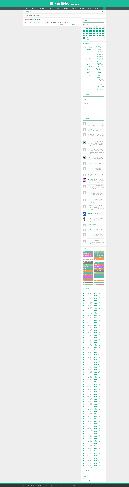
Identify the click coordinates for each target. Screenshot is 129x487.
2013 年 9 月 (97, 384)
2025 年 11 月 (97, 295)
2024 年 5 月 (86, 303)
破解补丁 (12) (97, 270)
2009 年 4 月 (86, 430)
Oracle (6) (86, 282)
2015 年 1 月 (86, 372)
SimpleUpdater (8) (87, 274)
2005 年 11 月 (86, 462)
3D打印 (85, 77)
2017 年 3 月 (86, 351)
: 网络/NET (86, 71)
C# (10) (85, 272)
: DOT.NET (98, 69)
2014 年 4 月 (86, 379)
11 (93, 31)
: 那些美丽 (27, 19)
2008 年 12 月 (86, 433)
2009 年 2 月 (86, 431)
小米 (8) (85, 277)
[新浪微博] (83, 16)
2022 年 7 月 (86, 317)
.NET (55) (96, 251)
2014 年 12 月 (97, 372)
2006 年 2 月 (97, 458)
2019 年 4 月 (97, 334)
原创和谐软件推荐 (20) (87, 262)
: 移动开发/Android (100, 86)
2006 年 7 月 (97, 455)
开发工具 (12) (97, 268)
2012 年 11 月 (97, 393)
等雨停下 (85, 98)
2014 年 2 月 (86, 381)
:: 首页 (26, 8)
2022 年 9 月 (86, 315)
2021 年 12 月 (86, 320)
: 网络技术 (98, 89)
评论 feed (85, 478)
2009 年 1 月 (97, 431)
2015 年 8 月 (97, 366)
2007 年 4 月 (86, 448)
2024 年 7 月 (97, 302)
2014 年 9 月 (86, 376)
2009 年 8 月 (86, 426)
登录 (103, 11)
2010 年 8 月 (86, 416)
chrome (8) (97, 274)
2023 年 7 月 (97, 308)
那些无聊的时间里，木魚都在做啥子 (91, 106)
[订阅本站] (103, 16)
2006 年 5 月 (97, 457)
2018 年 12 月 (86, 337)
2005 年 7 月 (97, 463)
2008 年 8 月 (86, 436)
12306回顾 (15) (98, 264)
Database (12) (86, 270)
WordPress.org (86, 480)
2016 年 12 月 (97, 352)
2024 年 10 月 (86, 302)
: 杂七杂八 (98, 51)
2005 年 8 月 (86, 463)
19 (96, 33)
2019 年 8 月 (97, 330)
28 (103, 35)
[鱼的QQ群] (91, 16)
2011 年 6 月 (86, 408)
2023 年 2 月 (86, 312)
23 (87, 35)
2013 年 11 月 (97, 383)
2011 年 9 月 (97, 404)
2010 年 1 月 (97, 421)
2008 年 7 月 (97, 436)
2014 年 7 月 (97, 376)
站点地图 (74, 485)
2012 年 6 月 (86, 398)
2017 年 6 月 (86, 349)
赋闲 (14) (96, 266)
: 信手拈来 (98, 59)
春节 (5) (96, 284)
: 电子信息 (86, 63)
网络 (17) (85, 264)
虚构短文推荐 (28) (98, 256)
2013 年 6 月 (86, 388)
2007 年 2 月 (86, 450)
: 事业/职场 (98, 49)
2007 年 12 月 (86, 443)
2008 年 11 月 (97, 433)
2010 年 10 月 (86, 415)
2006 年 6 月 (86, 457)
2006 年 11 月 (97, 452)
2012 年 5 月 (97, 398)
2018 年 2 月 (86, 344)
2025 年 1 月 (97, 298)
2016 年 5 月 (86, 359)
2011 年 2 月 (86, 411)
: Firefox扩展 (88, 75)
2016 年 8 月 (97, 356)
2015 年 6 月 (97, 367)
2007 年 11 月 (97, 443)
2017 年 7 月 (97, 347)
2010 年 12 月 (86, 413)
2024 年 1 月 (97, 305)
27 (99, 35)
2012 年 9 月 (97, 394)
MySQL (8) (96, 277)
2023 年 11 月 (86, 307)
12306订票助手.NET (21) (98, 258)
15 (84, 33)
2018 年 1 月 (97, 344)
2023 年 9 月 (86, 308)
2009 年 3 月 (97, 430)
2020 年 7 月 (86, 325)
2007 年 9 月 (97, 445)
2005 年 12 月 (97, 460)
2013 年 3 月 (97, 389)
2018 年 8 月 (97, 339)
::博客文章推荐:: (29, 11)
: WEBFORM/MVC (100, 72)
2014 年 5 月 (97, 377)
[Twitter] (95, 16)
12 (96, 31)
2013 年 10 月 (86, 384)
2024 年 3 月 (86, 305)
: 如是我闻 (65, 8)
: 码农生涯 (49, 8)
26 (96, 35)
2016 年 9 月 (86, 356)
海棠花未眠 (85, 102)
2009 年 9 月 (97, 425)
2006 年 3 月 (86, 458)
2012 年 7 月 (97, 396)
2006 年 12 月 (86, 452)
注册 (84, 473)
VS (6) (95, 282)
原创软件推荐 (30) (87, 256)
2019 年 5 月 (86, 334)
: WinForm (99, 75)
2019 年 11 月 (97, 329)
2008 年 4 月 (86, 440)
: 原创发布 (41, 8)
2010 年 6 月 (86, 418)
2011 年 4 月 (86, 409)
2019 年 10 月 (86, 330)
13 (99, 31)
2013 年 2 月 (86, 391)
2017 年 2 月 (97, 351)
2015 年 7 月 (86, 367)
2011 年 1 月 (97, 411)
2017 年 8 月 (86, 347)
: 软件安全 (98, 91)
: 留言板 (89, 8)
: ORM (98, 71)
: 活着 (97, 53)
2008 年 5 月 (97, 438)
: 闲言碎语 (81, 8)
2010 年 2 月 (86, 421)
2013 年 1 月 (97, 391)
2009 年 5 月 (97, 428)
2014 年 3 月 (97, 379)
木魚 (53, 24)
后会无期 (85, 114)
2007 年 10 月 (86, 445)
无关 (84, 110)
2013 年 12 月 (86, 383)
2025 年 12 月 (86, 295)
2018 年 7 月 (86, 340)
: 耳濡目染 (98, 64)
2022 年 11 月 (97, 313)
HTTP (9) (96, 272)
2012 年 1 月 (97, 401)
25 (93, 35)
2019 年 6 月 (97, 332)
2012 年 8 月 (86, 396)
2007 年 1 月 (97, 450)
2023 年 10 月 (97, 307)
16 (87, 33)
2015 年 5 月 (86, 369)
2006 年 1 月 (86, 460)
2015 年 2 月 (97, 371)
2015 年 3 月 (86, 371)
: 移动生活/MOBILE (88, 66)
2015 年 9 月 (86, 366)
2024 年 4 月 (97, 303)
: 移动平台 (99, 81)
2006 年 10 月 (86, 453)
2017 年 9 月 (97, 345)
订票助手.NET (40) (87, 253)
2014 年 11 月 (86, 374)
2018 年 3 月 (97, 342)
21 (103, 33)
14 (103, 31)
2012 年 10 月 (86, 394)
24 (90, 35)
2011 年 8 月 (86, 406)
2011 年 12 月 (86, 403)
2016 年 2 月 (97, 361)
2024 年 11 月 (97, 300)
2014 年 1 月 (97, 381)
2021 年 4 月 (86, 324)
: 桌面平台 (99, 79)
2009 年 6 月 (86, 428)
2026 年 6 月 (86, 293)
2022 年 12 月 (86, 313)
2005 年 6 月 (86, 465)
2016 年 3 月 (86, 361)
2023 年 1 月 (97, 312)
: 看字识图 (98, 54)
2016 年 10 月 (97, 354)
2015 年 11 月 (86, 364)
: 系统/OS (86, 69)
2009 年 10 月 (86, 425)
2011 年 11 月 (97, 403)
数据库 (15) (86, 266)
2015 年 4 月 (97, 369)
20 (99, 33)
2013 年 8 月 (86, 386)
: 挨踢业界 (57, 8)
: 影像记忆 (98, 61)
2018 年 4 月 (86, 342)
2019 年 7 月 (86, 332)
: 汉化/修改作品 (87, 49)
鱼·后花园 (25, 485)
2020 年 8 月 (97, 324)
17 (90, 33)
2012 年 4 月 (86, 399)
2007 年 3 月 (97, 448)
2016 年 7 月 (86, 357)
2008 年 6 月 (86, 438)
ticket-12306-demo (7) (87, 279)
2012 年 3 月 (97, 399)
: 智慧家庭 (86, 59)
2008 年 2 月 (86, 441)
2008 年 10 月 (86, 435)
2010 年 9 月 (97, 415)
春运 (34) (96, 253)
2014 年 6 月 (86, 377)
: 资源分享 (73, 8)
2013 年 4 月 (86, 389)
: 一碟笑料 (98, 47)
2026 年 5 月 (97, 293)
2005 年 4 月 (86, 467)
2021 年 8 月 (86, 322)
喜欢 (78, 24)
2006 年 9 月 (97, 453)
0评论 (73, 24)
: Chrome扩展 (88, 74)
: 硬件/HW (86, 64)
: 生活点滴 (33, 8)
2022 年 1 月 (97, 319)
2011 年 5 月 (97, 408)
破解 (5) (85, 284)
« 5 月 (84, 39)
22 (84, 35)
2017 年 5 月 (97, 349)
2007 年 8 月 (86, 447)
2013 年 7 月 (97, 386)
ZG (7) (95, 280)
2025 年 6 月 (97, 297)
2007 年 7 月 (97, 447)
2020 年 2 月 (97, 327)
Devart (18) (97, 262)
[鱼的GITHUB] (87, 16)
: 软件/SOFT (86, 72)
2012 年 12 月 (86, 393)
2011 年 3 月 (97, 409)
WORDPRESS (42, 485)
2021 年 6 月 (97, 322)
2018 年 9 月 (86, 339)
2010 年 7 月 (97, 416)
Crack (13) (86, 268)
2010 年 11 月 (97, 413)
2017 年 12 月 (86, 345)
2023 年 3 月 (97, 310)
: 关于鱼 (96, 8)
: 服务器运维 (87, 61)
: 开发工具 (98, 83)
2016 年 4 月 (97, 359)
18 (93, 33)
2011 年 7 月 (97, 406)
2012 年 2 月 (86, 401)
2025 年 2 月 (86, 298)
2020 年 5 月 (97, 325)
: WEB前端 (98, 77)
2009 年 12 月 (86, 423)
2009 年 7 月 (97, 426)
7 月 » (88, 39)
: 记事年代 (98, 66)
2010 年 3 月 (97, 420)
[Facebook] (99, 16)
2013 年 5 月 (97, 388)
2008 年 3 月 (97, 440)
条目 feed (85, 476)
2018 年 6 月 (97, 340)
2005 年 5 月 (97, 465)
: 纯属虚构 (98, 63)
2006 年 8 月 (86, 455)
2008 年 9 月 (97, 435)
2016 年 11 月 (86, 354)
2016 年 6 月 (97, 357)
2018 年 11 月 (97, 337)
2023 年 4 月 (86, 310)
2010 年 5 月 (97, 418)
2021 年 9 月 (97, 320)
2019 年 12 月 (86, 329)
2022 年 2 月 (86, 319)
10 (90, 31)
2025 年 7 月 (86, 297)
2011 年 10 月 (86, 404)
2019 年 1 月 (97, 335)
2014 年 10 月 (97, 374)
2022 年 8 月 (97, 315)
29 (84, 37)
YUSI (55, 485)
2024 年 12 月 (86, 300)
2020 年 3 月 (86, 327)
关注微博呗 (68, 485)
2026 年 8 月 (86, 292)
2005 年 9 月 (97, 462)
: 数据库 (98, 84)
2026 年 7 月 (97, 292)
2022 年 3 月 (97, 317)
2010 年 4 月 (86, 420)
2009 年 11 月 (97, 423)
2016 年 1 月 (86, 362)
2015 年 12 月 (97, 362)
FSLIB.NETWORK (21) (88, 259)
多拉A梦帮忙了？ (36, 20)
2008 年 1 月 (97, 441)
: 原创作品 (86, 47)
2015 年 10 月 (97, 364)
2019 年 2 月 (86, 335)
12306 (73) (86, 251)
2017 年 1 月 (86, 352)
